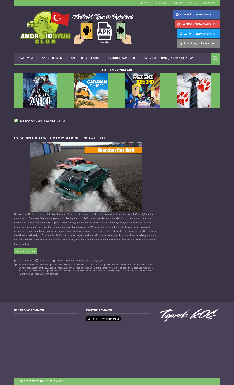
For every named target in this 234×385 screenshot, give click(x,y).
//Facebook (177, 3)
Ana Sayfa (26, 58)
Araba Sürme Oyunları (81, 260)
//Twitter (193, 3)
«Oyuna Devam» (26, 251)
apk (46, 265)
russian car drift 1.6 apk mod (125, 265)
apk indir (53, 265)
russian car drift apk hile (42, 271)
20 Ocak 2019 (25, 260)
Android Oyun (52, 58)
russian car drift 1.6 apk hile (97, 265)
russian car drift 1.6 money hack (100, 268)
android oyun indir (35, 265)
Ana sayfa (144, 3)
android (22, 265)
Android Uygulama (85, 58)
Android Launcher (121, 58)
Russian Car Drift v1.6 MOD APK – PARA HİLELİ (59, 138)
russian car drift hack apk (110, 271)
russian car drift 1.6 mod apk (71, 268)
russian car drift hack (87, 271)
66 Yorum (44, 260)
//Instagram (209, 3)
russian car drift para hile (46, 274)
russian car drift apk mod (65, 271)
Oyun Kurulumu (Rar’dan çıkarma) (169, 58)
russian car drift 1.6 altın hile (71, 265)
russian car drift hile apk (134, 271)
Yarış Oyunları (98, 260)
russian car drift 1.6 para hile (129, 268)
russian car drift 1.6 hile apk (44, 268)
